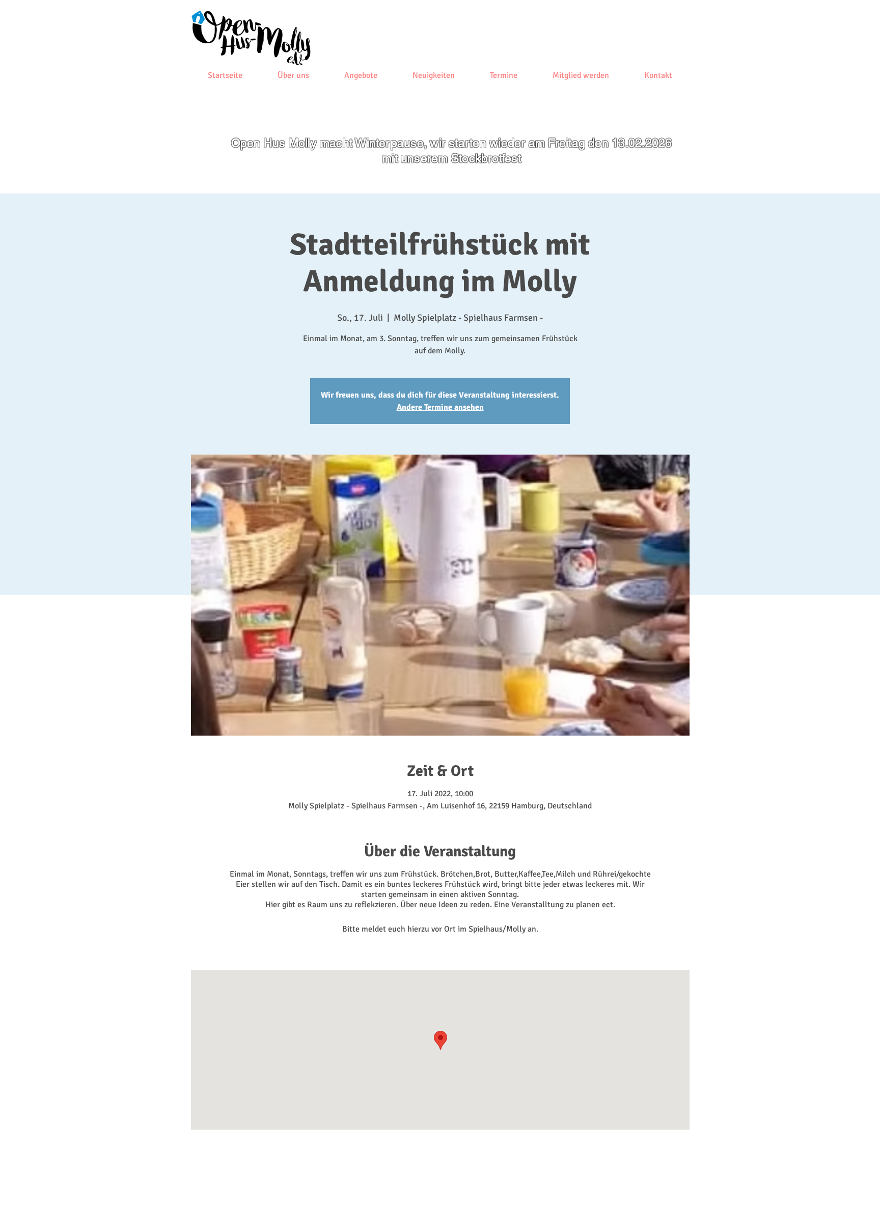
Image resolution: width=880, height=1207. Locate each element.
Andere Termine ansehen (440, 407)
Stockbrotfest (486, 158)
